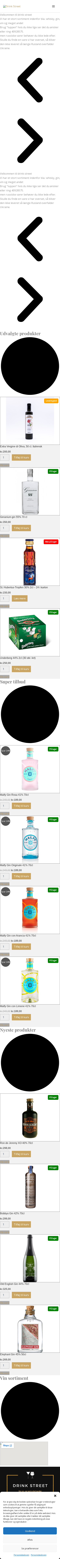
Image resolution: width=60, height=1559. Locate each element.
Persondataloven (21, 1555)
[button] (55, 1495)
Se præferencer (30, 1548)
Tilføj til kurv (21, 457)
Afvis (30, 1539)
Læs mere (20, 598)
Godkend (30, 1531)
